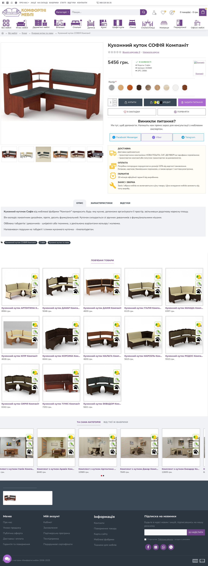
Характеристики (102, 203)
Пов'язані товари (102, 260)
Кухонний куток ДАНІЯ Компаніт (102, 308)
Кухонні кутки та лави (42, 33)
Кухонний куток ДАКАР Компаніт (61, 308)
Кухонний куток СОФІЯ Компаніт (20, 242)
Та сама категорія (88, 422)
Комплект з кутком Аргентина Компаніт (102, 469)
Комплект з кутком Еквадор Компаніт (185, 469)
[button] (6, 154)
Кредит (167, 102)
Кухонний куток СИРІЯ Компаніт (20, 403)
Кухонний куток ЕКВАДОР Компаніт (102, 403)
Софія (42, 242)
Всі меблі (12, 33)
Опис (79, 203)
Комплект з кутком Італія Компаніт (19, 469)
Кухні (24, 33)
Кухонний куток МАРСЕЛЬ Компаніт (143, 356)
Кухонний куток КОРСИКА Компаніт (61, 356)
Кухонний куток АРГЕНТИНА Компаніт (20, 308)
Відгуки (125, 203)
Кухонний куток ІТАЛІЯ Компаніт (143, 308)
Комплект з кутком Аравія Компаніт (61, 469)
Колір (112, 82)
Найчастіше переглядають (57, 485)
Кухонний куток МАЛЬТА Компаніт (102, 356)
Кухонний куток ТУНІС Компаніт (61, 403)
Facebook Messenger (127, 137)
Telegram (190, 137)
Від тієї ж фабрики (116, 422)
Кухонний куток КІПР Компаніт (19, 356)
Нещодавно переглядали (20, 485)
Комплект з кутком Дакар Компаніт (144, 469)
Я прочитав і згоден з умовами (168, 539)
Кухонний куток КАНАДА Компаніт (184, 308)
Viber (159, 137)
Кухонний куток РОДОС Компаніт (184, 356)
